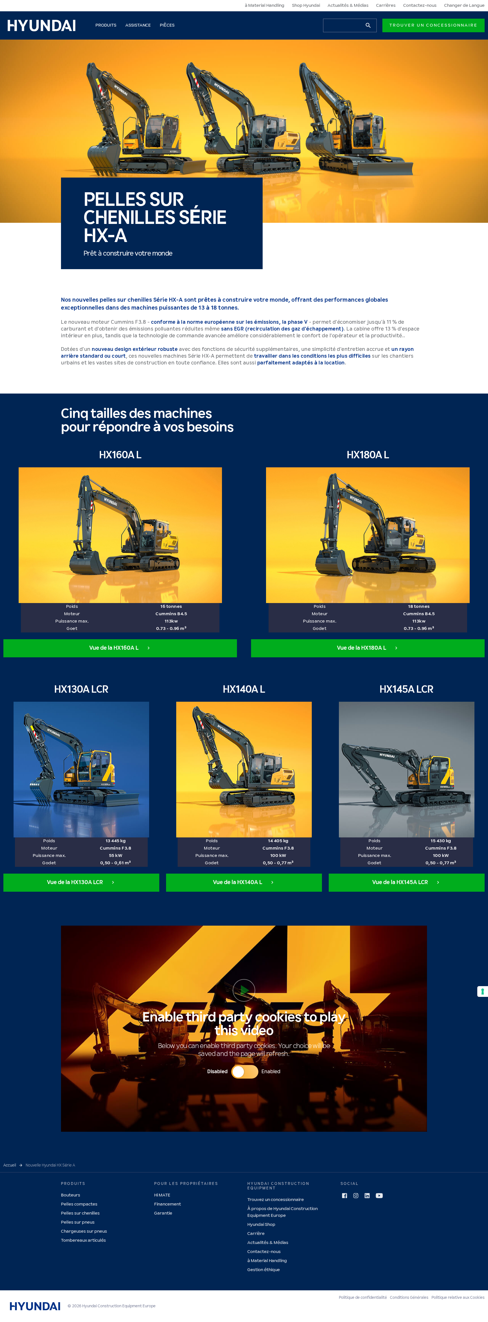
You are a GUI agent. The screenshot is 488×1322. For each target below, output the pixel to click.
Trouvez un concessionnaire (275, 1199)
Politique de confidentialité (363, 1298)
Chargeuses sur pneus (84, 1231)
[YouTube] (379, 1195)
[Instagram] (356, 1195)
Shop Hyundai (306, 5)
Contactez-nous (420, 5)
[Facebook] (344, 1195)
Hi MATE (162, 1195)
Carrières (386, 5)
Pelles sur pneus (78, 1222)
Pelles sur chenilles (80, 1213)
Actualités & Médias (348, 5)
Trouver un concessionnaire (433, 25)
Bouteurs (70, 1195)
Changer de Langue (464, 5)
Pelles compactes (79, 1204)
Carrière (256, 1233)
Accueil (9, 1165)
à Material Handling (264, 5)
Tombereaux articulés (83, 1240)
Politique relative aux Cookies (458, 1298)
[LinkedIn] (367, 1195)
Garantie (163, 1213)
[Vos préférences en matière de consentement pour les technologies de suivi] (482, 991)
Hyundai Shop (261, 1224)
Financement (167, 1204)
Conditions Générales (409, 1298)
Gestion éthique (263, 1269)
